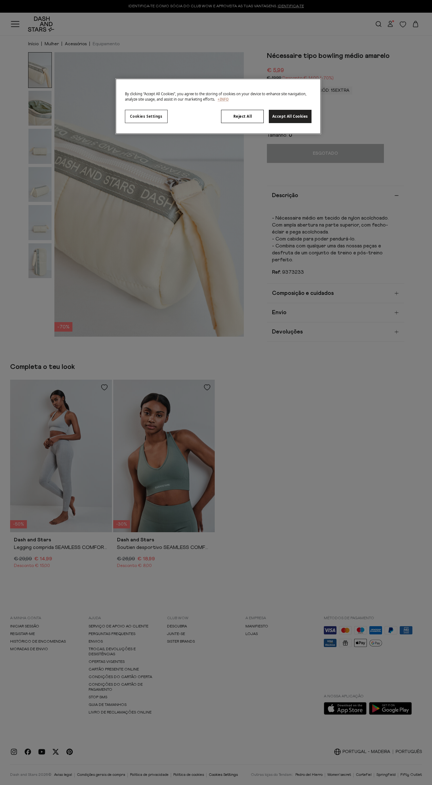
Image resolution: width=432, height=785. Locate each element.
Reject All (242, 116)
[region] (218, 106)
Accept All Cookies (290, 116)
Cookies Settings (146, 116)
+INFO (223, 99)
